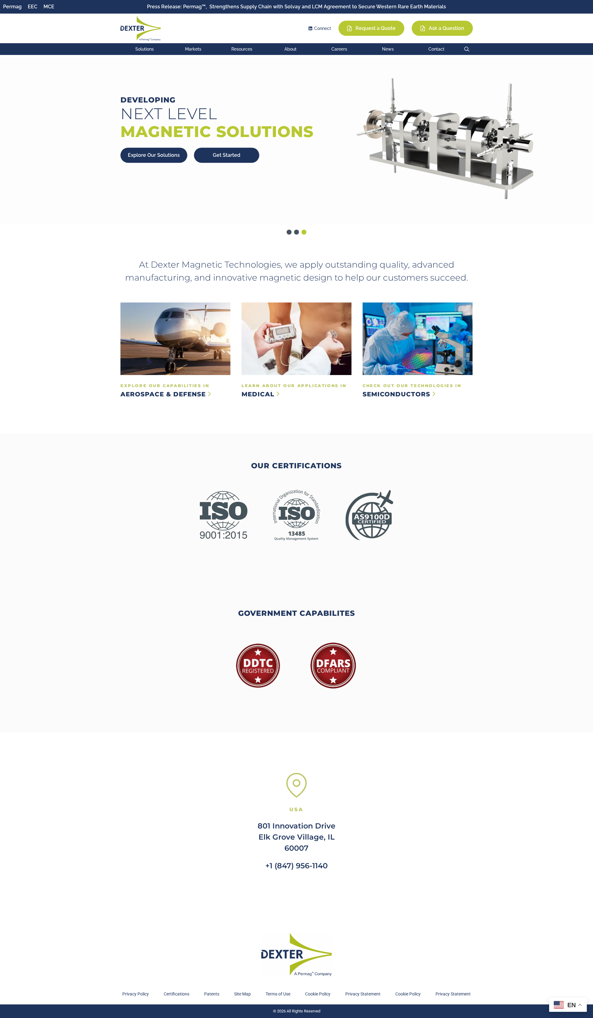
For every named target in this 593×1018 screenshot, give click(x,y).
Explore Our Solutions (154, 155)
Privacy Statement (363, 993)
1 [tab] (289, 232)
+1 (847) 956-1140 (296, 865)
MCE (49, 7)
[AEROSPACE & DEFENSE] (175, 338)
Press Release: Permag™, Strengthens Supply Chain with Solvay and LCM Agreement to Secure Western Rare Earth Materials (296, 7)
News (388, 49)
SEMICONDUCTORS (397, 394)
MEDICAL (259, 394)
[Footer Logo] (296, 954)
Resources (241, 49)
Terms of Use (278, 993)
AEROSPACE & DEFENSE (164, 394)
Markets (193, 49)
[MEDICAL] (296, 338)
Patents (211, 993)
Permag (12, 7)
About (290, 49)
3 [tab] (303, 232)
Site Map (242, 993)
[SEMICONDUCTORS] (418, 338)
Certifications (176, 993)
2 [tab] (296, 232)
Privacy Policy (135, 993)
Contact (436, 49)
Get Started (226, 155)
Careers (339, 49)
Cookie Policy (317, 993)
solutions (144, 49)
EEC (32, 7)
